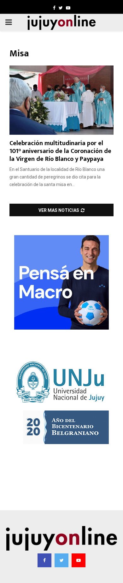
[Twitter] (61, 560)
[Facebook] (44, 560)
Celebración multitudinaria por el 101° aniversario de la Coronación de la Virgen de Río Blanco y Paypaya (60, 151)
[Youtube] (78, 560)
